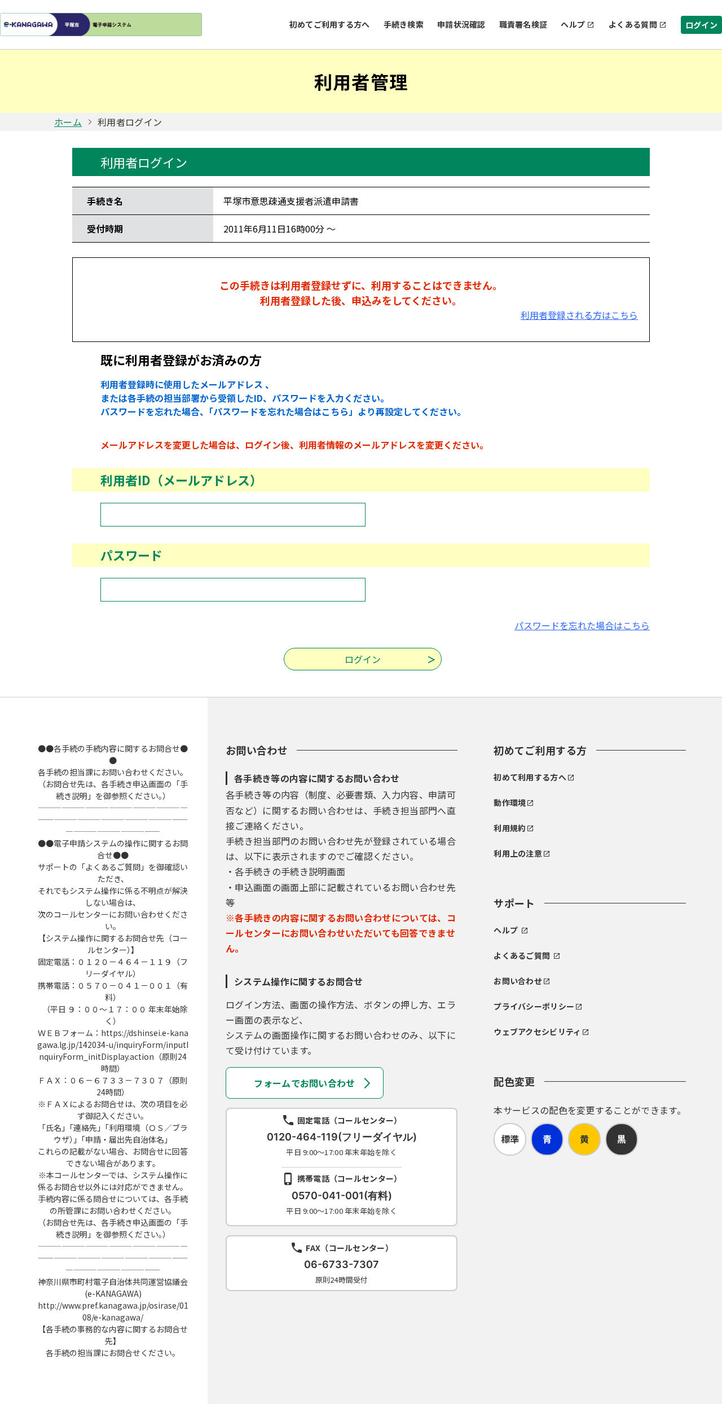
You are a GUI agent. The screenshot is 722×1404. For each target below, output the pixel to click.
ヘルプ (573, 24)
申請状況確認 (461, 24)
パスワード (131, 555)
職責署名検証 (523, 24)
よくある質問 (633, 24)
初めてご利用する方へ (329, 24)
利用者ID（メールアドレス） (181, 480)
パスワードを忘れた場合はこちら (582, 625)
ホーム (68, 121)
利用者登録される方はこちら (579, 315)
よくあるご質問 (522, 955)
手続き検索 (404, 24)
